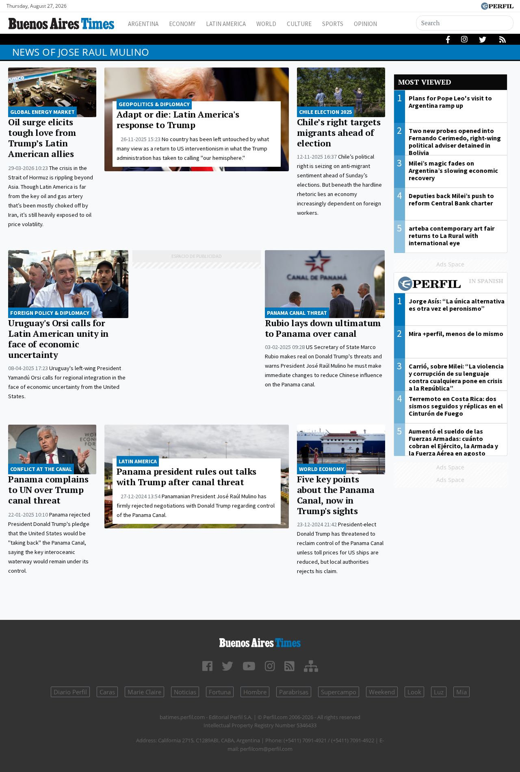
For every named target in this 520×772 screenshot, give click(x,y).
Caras (107, 692)
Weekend (382, 692)
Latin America (226, 24)
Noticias (185, 692)
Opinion (365, 24)
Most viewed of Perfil (450, 285)
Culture (299, 24)
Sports (332, 24)
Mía (461, 692)
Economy (182, 24)
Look (414, 692)
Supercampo (338, 692)
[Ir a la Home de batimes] (260, 641)
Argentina (143, 24)
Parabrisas (293, 692)
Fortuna (220, 692)
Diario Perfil (70, 692)
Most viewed (424, 82)
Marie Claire (144, 692)
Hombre (254, 692)
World (266, 24)
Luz (439, 692)
